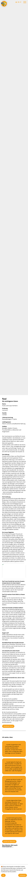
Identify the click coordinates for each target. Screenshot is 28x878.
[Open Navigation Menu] (25, 2)
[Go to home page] (4, 6)
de (16, 2)
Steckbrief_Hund (8, 726)
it (20, 2)
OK (3, 875)
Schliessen (22, 875)
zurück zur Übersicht (9, 841)
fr (18, 2)
